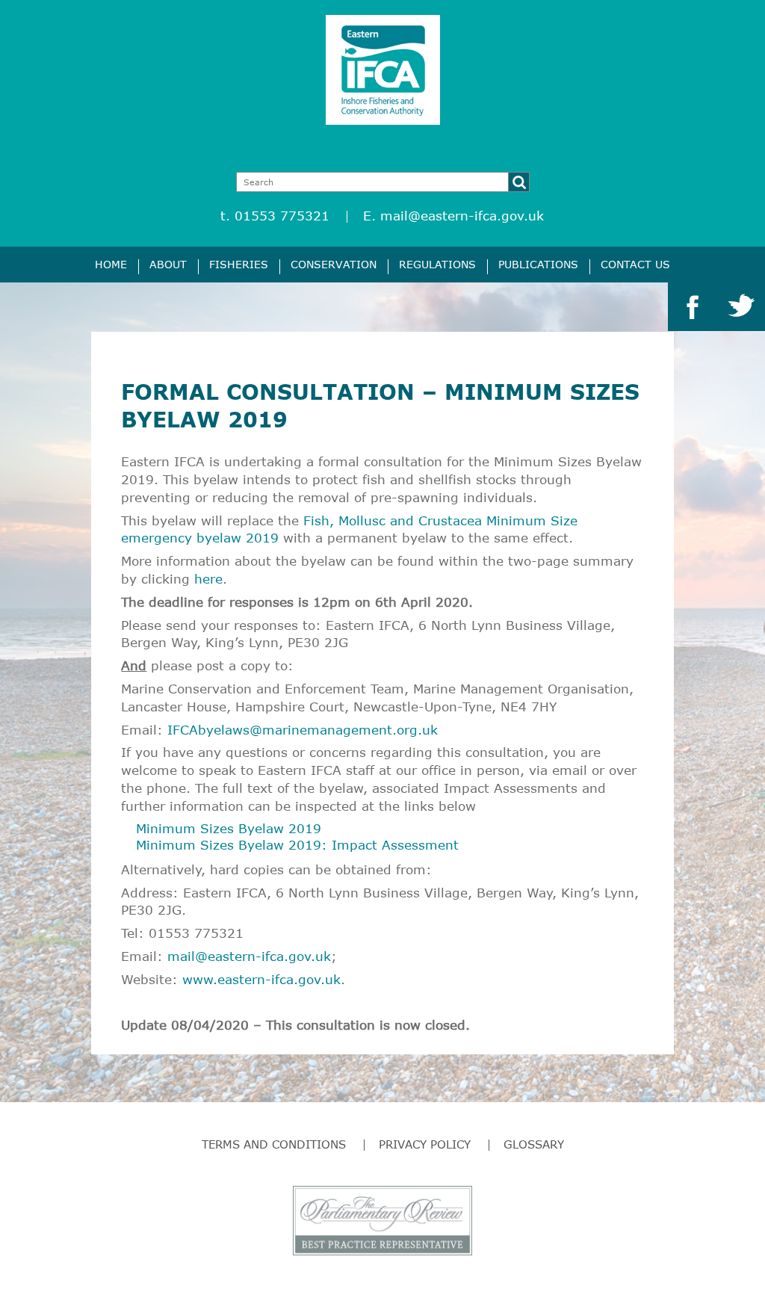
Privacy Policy (425, 1144)
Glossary (534, 1144)
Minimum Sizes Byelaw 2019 (228, 828)
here (208, 579)
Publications (538, 264)
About (168, 264)
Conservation (334, 264)
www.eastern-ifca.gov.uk (261, 979)
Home (111, 264)
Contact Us (635, 264)
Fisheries (238, 264)
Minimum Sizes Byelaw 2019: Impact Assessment (297, 845)
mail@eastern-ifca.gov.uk (462, 215)
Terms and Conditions (274, 1144)
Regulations (437, 264)
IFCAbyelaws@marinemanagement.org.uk (302, 730)
